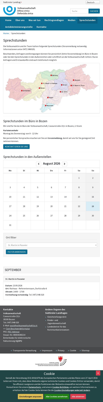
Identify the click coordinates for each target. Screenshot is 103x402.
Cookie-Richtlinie (60, 387)
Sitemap (85, 350)
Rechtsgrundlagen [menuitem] (54, 20)
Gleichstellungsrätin (56, 316)
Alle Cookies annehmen (57, 396)
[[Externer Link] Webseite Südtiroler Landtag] (51, 361)
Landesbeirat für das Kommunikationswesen (58, 328)
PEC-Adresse (13, 331)
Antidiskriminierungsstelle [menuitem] (19, 26)
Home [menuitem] (8, 20)
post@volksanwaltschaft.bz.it (23, 325)
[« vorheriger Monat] (38, 164)
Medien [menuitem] (71, 20)
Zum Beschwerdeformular (18, 328)
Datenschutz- (35, 387)
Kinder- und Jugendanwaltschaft (56, 322)
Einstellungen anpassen (30, 396)
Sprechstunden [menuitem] (87, 20)
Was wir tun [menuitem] (35, 20)
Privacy (61, 350)
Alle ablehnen (78, 396)
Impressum (47, 350)
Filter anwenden (17, 251)
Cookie (73, 350)
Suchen (94, 11)
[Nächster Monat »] (64, 164)
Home (6, 33)
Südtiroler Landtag (12, 2)
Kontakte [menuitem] (41, 26)
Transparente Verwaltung (24, 350)
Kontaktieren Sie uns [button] (16, 146)
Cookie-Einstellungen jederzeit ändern (72, 390)
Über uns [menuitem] (20, 20)
